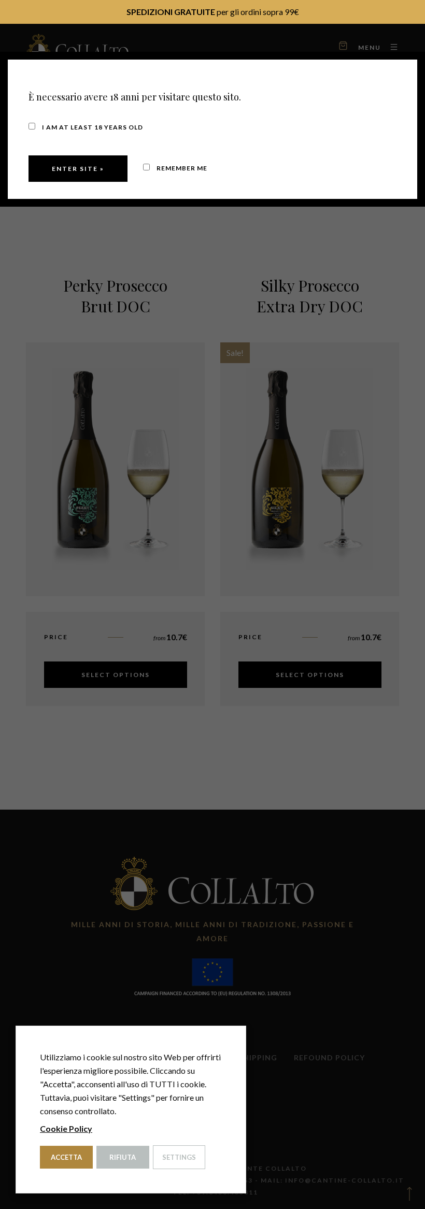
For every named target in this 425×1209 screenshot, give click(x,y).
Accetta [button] (66, 1157)
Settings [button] (179, 1157)
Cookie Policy (66, 1128)
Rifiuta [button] (122, 1157)
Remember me (181, 168)
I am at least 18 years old (91, 127)
